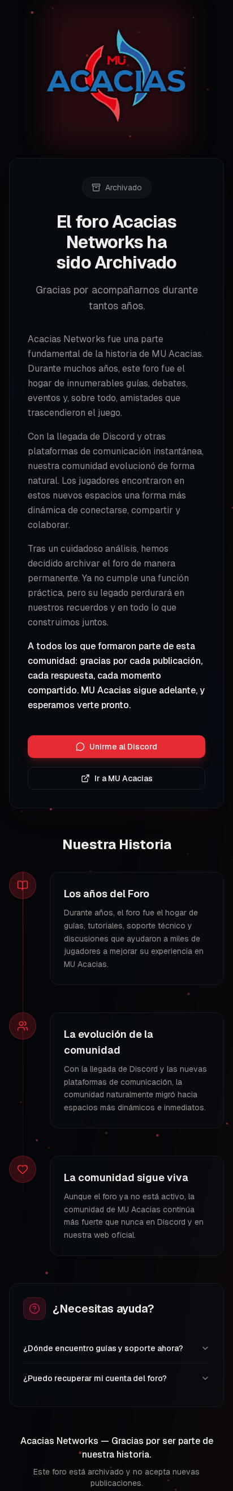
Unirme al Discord (123, 747)
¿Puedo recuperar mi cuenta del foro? (95, 1378)
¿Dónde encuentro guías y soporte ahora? (103, 1348)
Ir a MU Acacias (123, 778)
